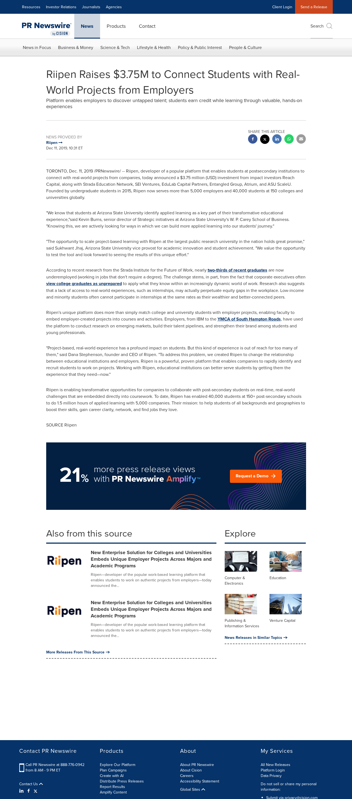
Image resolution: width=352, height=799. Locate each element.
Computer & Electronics (235, 580)
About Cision (191, 770)
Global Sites (190, 789)
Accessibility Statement (199, 781)
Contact (147, 26)
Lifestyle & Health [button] (154, 47)
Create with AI (111, 775)
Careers (187, 775)
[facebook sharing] (252, 139)
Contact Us (29, 784)
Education (278, 578)
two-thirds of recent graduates (237, 270)
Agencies (114, 7)
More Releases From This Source (75, 652)
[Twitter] (35, 790)
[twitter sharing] (265, 140)
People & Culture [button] (245, 47)
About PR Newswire (197, 764)
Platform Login (273, 770)
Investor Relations (61, 7)
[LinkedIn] (22, 790)
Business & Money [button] (75, 47)
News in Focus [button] (37, 47)
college (63, 283)
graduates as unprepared (96, 283)
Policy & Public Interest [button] (200, 47)
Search (317, 26)
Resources (31, 7)
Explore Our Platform (117, 764)
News (87, 26)
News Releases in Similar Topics (253, 637)
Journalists (91, 7)
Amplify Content (113, 792)
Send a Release (314, 7)
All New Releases (275, 764)
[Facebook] (28, 790)
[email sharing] (301, 139)
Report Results (112, 786)
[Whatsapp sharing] (289, 139)
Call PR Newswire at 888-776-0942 (55, 764)
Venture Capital (282, 620)
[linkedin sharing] (277, 139)
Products (116, 26)
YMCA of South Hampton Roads (249, 319)
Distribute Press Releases (122, 781)
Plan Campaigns (113, 770)
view (51, 283)
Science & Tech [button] (115, 47)
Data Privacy (271, 775)
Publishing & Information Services (242, 623)
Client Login (282, 7)
